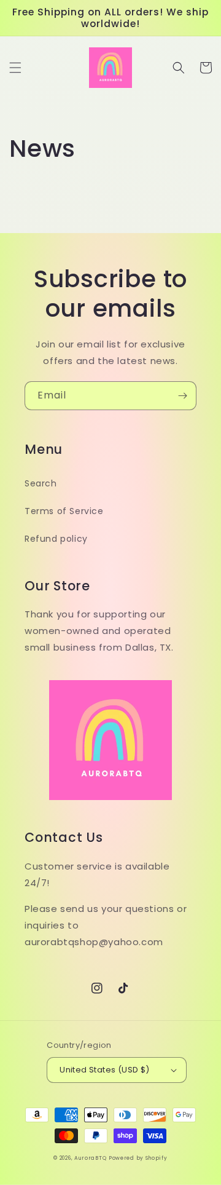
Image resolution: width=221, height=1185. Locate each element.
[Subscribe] (182, 395)
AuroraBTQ (90, 1158)
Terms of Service (64, 511)
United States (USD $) (104, 1070)
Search (41, 483)
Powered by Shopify (138, 1158)
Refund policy (56, 539)
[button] (15, 67)
